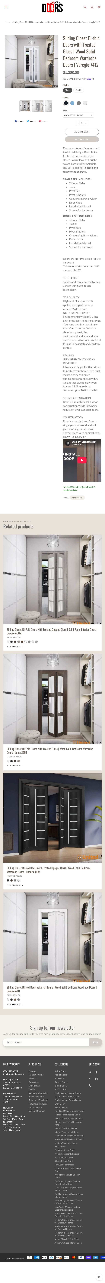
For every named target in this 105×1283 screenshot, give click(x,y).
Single (67, 90)
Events (32, 1089)
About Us (33, 1078)
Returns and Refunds (38, 1104)
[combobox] (78, 115)
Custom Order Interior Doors (68, 1096)
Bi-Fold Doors (61, 1086)
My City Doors (17, 1258)
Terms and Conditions (38, 1100)
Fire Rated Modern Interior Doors (69, 1111)
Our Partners (34, 1086)
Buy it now (82, 139)
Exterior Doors (61, 1107)
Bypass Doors (61, 1082)
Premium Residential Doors (67, 1154)
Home (8, 22)
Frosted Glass (77, 497)
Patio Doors (60, 1146)
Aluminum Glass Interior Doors (68, 1243)
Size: (65, 110)
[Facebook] (96, 1072)
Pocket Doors (61, 1075)
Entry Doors (60, 1104)
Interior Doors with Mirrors (67, 1132)
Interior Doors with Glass (66, 1128)
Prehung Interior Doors (65, 1150)
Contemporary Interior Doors (68, 1093)
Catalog (32, 1071)
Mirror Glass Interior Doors (67, 1239)
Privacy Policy (35, 1107)
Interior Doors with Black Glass (69, 1118)
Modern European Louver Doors (69, 1139)
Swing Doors (60, 1071)
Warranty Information (38, 1093)
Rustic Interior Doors (64, 1157)
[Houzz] (90, 1085)
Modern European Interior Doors (69, 1135)
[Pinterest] (90, 1078)
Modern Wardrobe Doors (66, 1143)
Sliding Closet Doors (64, 1161)
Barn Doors (60, 1078)
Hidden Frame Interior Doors (67, 1115)
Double (79, 90)
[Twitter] (90, 1072)
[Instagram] (96, 1078)
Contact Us (34, 1082)
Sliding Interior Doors (64, 1165)
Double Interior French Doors (68, 1100)
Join (95, 1042)
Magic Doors (60, 1089)
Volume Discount (36, 1111)
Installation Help (36, 1075)
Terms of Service (36, 1096)
